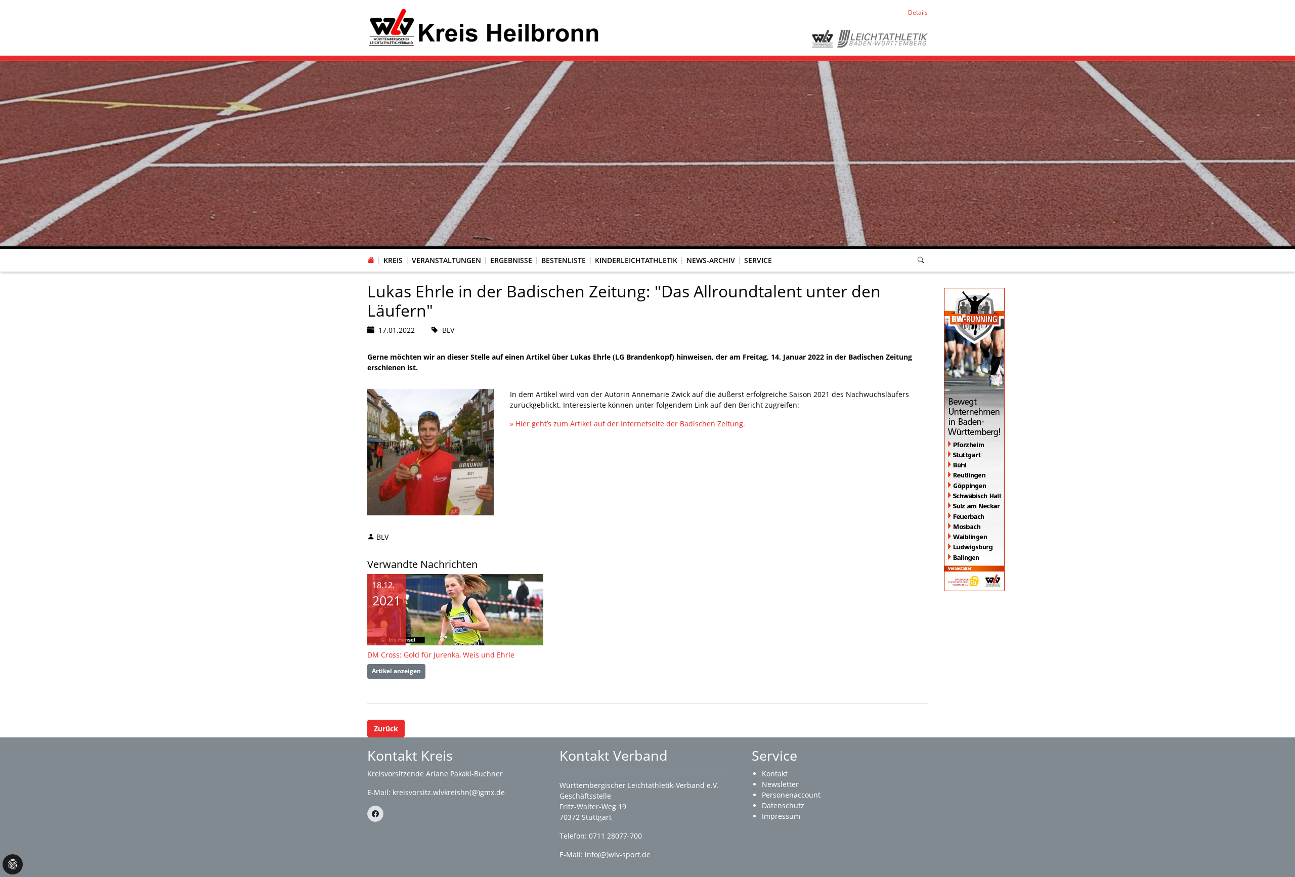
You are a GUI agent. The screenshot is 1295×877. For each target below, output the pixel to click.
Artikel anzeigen (396, 671)
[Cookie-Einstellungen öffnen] (13, 864)
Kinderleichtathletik (636, 260)
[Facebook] (375, 814)
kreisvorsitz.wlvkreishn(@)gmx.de (449, 792)
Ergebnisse (511, 260)
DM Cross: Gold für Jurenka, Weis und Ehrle (440, 655)
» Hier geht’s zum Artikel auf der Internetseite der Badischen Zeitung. (627, 423)
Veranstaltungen (446, 260)
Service (758, 260)
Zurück (386, 728)
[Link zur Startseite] (484, 27)
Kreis (393, 260)
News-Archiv (710, 260)
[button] (393, 250)
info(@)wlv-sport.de (618, 854)
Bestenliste (563, 260)
